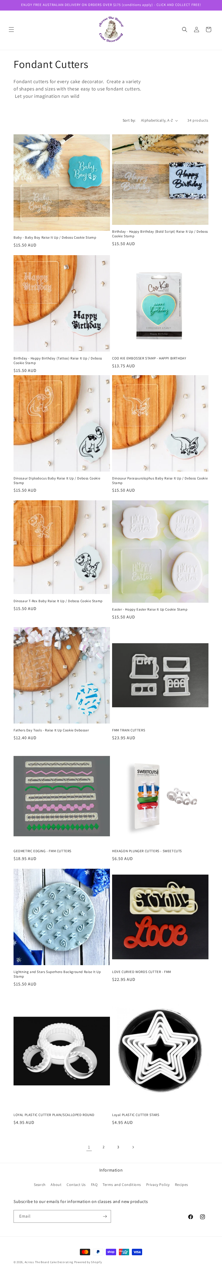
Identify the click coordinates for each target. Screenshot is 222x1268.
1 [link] (89, 1147)
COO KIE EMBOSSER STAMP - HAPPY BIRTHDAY (149, 358)
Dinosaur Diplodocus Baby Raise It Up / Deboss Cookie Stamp (57, 480)
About (56, 1184)
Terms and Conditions (122, 1184)
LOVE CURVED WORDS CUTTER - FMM (141, 972)
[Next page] (133, 1147)
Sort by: (129, 120)
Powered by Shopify (88, 1262)
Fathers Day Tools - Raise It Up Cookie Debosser (51, 730)
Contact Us (76, 1184)
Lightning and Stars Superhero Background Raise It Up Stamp (57, 974)
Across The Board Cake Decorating (49, 1262)
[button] (11, 29)
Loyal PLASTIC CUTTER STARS (135, 1115)
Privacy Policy (158, 1184)
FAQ (94, 1184)
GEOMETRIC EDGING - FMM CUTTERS (42, 851)
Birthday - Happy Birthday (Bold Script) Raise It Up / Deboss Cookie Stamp (160, 233)
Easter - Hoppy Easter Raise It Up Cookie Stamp (150, 609)
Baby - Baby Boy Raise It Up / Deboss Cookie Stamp (55, 237)
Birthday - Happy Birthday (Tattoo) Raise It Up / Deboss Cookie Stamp (58, 360)
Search (40, 1184)
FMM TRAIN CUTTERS (128, 730)
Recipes (181, 1184)
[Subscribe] (105, 1216)
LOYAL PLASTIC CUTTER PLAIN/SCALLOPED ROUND (54, 1115)
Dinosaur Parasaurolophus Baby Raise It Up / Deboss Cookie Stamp (160, 480)
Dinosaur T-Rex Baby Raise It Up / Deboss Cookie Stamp (58, 601)
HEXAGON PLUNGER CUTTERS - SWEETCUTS (147, 851)
